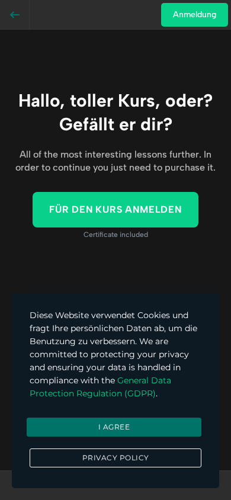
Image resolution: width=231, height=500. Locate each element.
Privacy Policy (115, 457)
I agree (114, 426)
